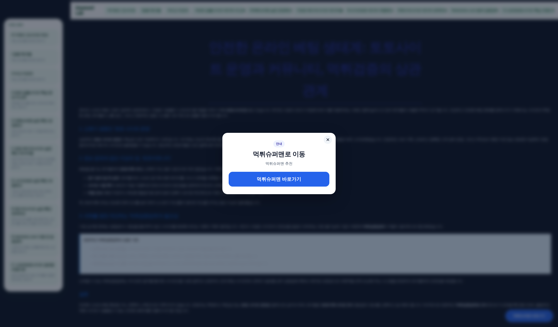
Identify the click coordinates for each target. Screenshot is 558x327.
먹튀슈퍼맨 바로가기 (279, 179)
